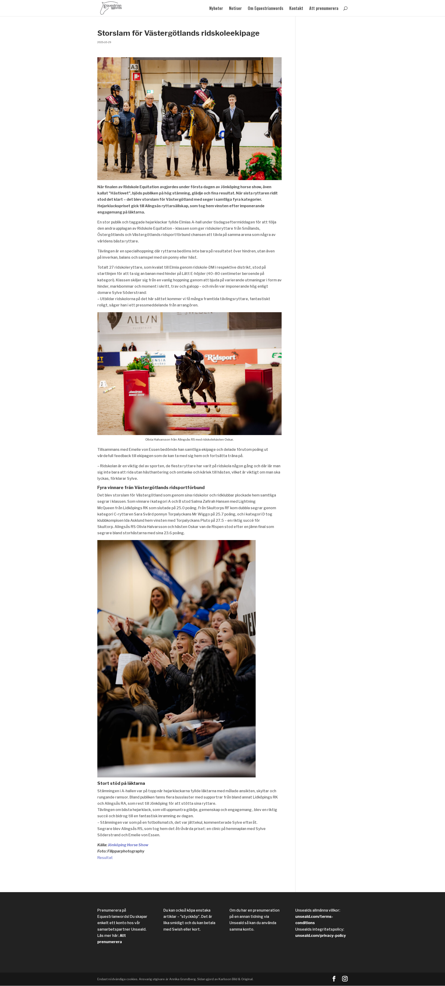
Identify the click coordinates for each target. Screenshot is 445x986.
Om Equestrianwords (265, 8)
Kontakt (296, 8)
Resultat (105, 858)
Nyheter (216, 8)
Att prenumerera (323, 8)
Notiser (235, 8)
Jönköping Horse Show (127, 845)
